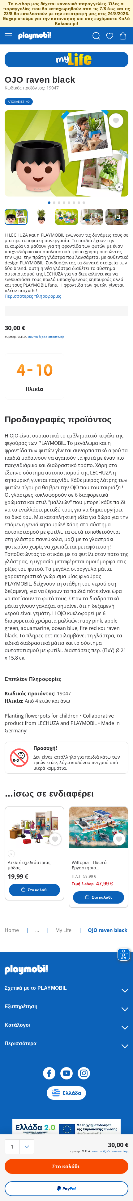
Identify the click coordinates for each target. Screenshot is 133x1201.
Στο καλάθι (66, 1166)
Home (12, 930)
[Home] (34, 35)
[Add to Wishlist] (116, 120)
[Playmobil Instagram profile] (84, 1073)
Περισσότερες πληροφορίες (33, 296)
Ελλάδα (72, 1093)
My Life (64, 930)
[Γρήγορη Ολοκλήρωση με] (66, 1188)
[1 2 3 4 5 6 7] (23, 1146)
